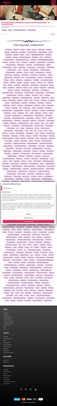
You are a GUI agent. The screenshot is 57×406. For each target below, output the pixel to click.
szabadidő (33, 59)
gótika (41, 163)
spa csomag (41, 146)
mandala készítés (7, 298)
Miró (20, 244)
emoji (33, 237)
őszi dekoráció (43, 135)
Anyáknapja (35, 110)
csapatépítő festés (10, 239)
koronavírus (19, 158)
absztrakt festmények (13, 234)
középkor (23, 285)
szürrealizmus (10, 128)
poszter (25, 87)
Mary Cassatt (35, 90)
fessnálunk (48, 54)
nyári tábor (33, 290)
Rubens (31, 140)
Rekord (44, 118)
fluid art (25, 270)
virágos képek (32, 171)
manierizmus (34, 158)
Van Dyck (37, 140)
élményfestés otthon (49, 181)
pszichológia (6, 105)
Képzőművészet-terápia (18, 118)
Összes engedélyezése (28, 221)
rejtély (17, 138)
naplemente (47, 242)
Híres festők (7, 375)
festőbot (29, 135)
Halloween (23, 280)
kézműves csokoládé (12, 237)
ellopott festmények (37, 229)
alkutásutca (19, 148)
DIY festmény (8, 140)
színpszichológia (19, 130)
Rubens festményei (46, 140)
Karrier (5, 348)
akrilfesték (21, 265)
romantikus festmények (19, 298)
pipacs (50, 247)
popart (12, 80)
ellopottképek (50, 67)
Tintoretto (28, 227)
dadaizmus (16, 161)
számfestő (42, 244)
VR (31, 247)
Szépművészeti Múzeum (20, 30)
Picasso (26, 72)
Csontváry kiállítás (8, 257)
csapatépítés (47, 237)
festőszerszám (50, 133)
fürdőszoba (19, 290)
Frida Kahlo (48, 57)
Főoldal (5, 313)
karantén (27, 158)
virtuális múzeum (11, 173)
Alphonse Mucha (40, 92)
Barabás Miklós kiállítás (36, 267)
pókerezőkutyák (34, 70)
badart (51, 85)
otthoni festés (8, 176)
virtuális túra (45, 156)
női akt (22, 128)
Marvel (43, 105)
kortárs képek (20, 252)
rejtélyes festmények (8, 138)
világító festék (6, 166)
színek (51, 113)
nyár (42, 123)
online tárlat (31, 173)
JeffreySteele (45, 97)
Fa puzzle (6, 377)
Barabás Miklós (24, 267)
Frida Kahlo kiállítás (9, 59)
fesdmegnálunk (41, 67)
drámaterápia (30, 118)
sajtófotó (31, 242)
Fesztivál (6, 123)
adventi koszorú (48, 267)
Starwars (27, 110)
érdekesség (27, 237)
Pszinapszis (38, 113)
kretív (15, 67)
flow (24, 244)
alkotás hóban (27, 151)
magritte (12, 82)
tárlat (10, 262)
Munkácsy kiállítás (32, 280)
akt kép (49, 244)
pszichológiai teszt (28, 115)
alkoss (50, 52)
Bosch (10, 30)
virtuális (37, 247)
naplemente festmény (11, 244)
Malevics (49, 72)
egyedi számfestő (37, 300)
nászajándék (32, 102)
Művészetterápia (39, 115)
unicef (37, 138)
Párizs (6, 277)
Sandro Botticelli (45, 128)
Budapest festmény (13, 280)
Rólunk (5, 336)
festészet (16, 49)
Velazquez (19, 72)
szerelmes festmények (27, 282)
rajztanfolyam (31, 224)
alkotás (22, 49)
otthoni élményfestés (38, 239)
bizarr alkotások (48, 176)
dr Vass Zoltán (7, 151)
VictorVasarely (6, 97)
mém (10, 161)
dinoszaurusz (50, 257)
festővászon (50, 151)
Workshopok (7, 319)
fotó (16, 295)
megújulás (20, 113)
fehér (45, 130)
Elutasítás (28, 214)
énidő (31, 113)
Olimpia (12, 277)
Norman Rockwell (40, 72)
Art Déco (35, 135)
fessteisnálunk (31, 67)
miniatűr (23, 257)
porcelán (37, 282)
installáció (31, 260)
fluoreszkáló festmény (29, 166)
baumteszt (50, 82)
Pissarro (24, 262)
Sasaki (29, 161)
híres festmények (10, 72)
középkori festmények (42, 262)
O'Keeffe (20, 249)
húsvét (13, 105)
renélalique (51, 100)
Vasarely (40, 77)
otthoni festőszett (25, 181)
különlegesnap (50, 110)
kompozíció (32, 62)
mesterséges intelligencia (34, 249)
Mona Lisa (5, 133)
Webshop (6, 315)
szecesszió (18, 87)
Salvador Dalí (25, 75)
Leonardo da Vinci (11, 95)
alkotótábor (41, 290)
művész (36, 87)
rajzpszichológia (17, 151)
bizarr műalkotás (9, 178)
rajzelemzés (27, 148)
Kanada (17, 257)
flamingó (51, 287)
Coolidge (26, 70)
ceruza (13, 229)
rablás (21, 295)
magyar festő (24, 163)
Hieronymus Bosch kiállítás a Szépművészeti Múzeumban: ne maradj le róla (25, 23)
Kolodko (19, 229)
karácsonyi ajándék (37, 181)
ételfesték (42, 151)
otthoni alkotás (39, 173)
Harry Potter (7, 260)
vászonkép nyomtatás (17, 275)
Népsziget (7, 125)
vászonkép (7, 275)
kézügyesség (12, 100)
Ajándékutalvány (8, 323)
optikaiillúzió (51, 62)
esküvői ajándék (16, 102)
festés (28, 49)
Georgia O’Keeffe (29, 92)
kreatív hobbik (41, 166)
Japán (17, 293)
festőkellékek (29, 133)
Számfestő (6, 379)
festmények (23, 52)
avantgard (34, 95)
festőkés (42, 133)
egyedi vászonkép (29, 275)
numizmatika (31, 285)
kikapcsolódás (15, 125)
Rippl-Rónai (44, 227)
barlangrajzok (27, 232)
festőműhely (22, 67)
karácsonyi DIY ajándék (20, 146)
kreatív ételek (6, 181)
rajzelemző (48, 148)
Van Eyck (20, 95)
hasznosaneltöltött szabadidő (45, 59)
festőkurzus (9, 54)
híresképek (11, 87)
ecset (36, 133)
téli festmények (17, 270)
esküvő (7, 102)
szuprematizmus (34, 163)
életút (19, 70)
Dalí (31, 87)
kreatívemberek (43, 52)
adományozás (28, 80)
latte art (27, 178)
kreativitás (35, 57)
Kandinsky (36, 227)
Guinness (38, 118)
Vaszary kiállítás (24, 255)
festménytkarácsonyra (46, 80)
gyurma (35, 232)
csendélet (51, 232)
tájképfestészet (22, 171)
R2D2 (34, 108)
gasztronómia (37, 161)
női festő (51, 255)
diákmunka (47, 285)
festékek (22, 135)
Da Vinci (12, 133)
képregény (14, 108)
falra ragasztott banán (13, 282)
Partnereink (7, 371)
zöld (31, 130)
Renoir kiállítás (14, 267)
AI (24, 249)
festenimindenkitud (31, 77)
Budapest (6, 360)
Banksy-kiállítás (48, 275)
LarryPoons (36, 97)
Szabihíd (50, 118)
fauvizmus (37, 156)
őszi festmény (39, 277)
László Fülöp (5, 163)
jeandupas (43, 100)
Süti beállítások (8, 352)
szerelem (36, 252)
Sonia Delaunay (45, 90)
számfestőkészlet (11, 249)
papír (12, 293)
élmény (29, 244)
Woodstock (13, 123)
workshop (8, 270)
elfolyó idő (51, 87)
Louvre (26, 277)
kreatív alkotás (50, 166)
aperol (7, 300)
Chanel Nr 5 (16, 153)
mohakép (13, 300)
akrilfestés (28, 293)
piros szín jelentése (17, 272)
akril (22, 293)
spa (13, 290)
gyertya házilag (32, 146)
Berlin (51, 252)
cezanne (19, 82)
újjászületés (7, 113)
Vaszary (6, 255)
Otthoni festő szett (9, 381)
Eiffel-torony (19, 277)
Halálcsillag (48, 108)
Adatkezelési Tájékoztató (7, 345)
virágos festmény (12, 171)
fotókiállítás (39, 242)
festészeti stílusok (47, 153)
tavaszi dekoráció (40, 257)
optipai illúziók (42, 232)
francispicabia (34, 85)
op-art (52, 158)
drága (4, 87)
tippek (52, 97)
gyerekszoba (19, 287)
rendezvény (44, 138)
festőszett (48, 239)
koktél (37, 287)
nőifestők (17, 90)
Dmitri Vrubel (8, 75)
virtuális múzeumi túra (43, 171)
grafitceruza (6, 229)
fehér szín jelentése (30, 272)
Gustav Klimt (34, 75)
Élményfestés (7, 317)
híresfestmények (32, 52)
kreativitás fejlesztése (26, 125)
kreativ (34, 49)
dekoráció (20, 105)
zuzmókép (20, 300)
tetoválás (51, 135)
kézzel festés (8, 143)
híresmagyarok (48, 77)
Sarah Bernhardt (50, 92)
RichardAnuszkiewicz (26, 97)
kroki (31, 100)
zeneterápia (7, 118)
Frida (41, 57)
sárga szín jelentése (46, 270)
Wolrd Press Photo (21, 242)
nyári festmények (29, 287)
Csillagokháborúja (18, 110)
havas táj (35, 151)
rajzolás (48, 173)
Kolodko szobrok (31, 265)
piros (26, 130)
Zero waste (17, 120)
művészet (12, 62)
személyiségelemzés (38, 148)
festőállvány (14, 135)
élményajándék (10, 148)
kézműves (24, 102)
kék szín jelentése (34, 270)
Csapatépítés (7, 325)
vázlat (26, 100)
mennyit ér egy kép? (25, 57)
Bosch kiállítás (31, 30)
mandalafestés (12, 224)
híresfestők (14, 52)
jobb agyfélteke (22, 224)
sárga (50, 130)
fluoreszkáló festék (17, 166)
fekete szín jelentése (42, 272)
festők (27, 54)
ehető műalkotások (47, 178)
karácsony (36, 80)
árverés (15, 57)
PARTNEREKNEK (7, 338)
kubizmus (27, 95)
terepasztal (30, 257)
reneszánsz (40, 224)
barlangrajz (18, 232)
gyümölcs (39, 82)
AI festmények (46, 249)
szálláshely (30, 298)
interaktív (43, 247)
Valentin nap (29, 252)
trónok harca (27, 108)
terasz (26, 290)
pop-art (5, 161)
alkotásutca (9, 49)
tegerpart (43, 287)
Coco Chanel (8, 153)
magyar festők (14, 163)
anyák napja (39, 275)
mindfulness (41, 102)
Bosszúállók (50, 105)
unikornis (5, 62)
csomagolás (8, 247)
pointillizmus (29, 156)
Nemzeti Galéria (14, 255)
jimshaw (10, 85)
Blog (4, 327)
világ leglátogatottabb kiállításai (45, 260)
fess (27, 113)
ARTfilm (23, 138)
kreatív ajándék (50, 168)
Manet (31, 72)
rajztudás (20, 100)
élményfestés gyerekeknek (43, 295)
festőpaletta (6, 135)
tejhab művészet (36, 178)
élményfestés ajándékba (46, 143)
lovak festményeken (9, 287)
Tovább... (53, 34)
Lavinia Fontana (26, 90)
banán (25, 260)
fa (44, 82)
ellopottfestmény (11, 70)
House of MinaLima (17, 260)
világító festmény (50, 163)
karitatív (6, 82)
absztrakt (47, 95)
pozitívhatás (41, 49)
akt (17, 128)
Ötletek (45, 113)
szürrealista (43, 87)
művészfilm (30, 138)
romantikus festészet (15, 168)
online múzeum (21, 173)
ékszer (32, 295)
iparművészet (45, 282)
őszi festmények (11, 242)
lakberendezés (28, 105)
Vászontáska (25, 120)
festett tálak (50, 146)
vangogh (49, 49)
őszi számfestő (48, 277)
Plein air (24, 161)
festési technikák (39, 125)
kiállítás (4, 30)
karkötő (27, 295)
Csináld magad (50, 120)
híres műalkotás (20, 133)
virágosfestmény (7, 67)
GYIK (4, 329)
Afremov (16, 54)
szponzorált (40, 285)
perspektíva (24, 62)
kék (35, 130)
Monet (22, 54)
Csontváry (17, 77)
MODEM (48, 64)
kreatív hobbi (17, 176)
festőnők (10, 90)
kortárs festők (45, 234)
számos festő (31, 262)
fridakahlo (26, 82)
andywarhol (19, 80)
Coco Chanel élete (25, 153)
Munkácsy (51, 227)
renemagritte (25, 85)
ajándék (36, 244)
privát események (39, 298)
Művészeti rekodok (7, 120)
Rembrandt (16, 75)
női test (37, 128)
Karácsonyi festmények (19, 143)
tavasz (14, 113)
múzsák (50, 75)
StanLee (8, 108)
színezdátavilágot (7, 110)
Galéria (5, 369)
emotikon (39, 237)
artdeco (37, 100)
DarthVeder (40, 108)
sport (32, 277)
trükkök (4, 100)
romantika (5, 168)
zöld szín (52, 272)
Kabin (51, 123)
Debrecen (6, 362)
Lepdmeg (42, 110)
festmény (7, 52)
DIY (23, 77)
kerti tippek (41, 120)
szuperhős (36, 105)
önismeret (48, 102)
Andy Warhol (42, 75)
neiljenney (17, 85)
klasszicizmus (48, 265)
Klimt (20, 237)
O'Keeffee (33, 176)
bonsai (4, 232)
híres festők (26, 176)
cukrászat (25, 168)
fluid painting (49, 125)
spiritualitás (10, 295)
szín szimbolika (6, 272)
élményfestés (21, 64)
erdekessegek (43, 85)
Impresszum (6, 342)
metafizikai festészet (48, 161)
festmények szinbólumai (11, 265)
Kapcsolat (6, 350)
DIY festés (51, 138)
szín (32, 255)
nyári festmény (50, 298)
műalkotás (8, 57)
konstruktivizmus (12, 156)
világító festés (47, 300)
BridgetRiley (15, 97)
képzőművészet (41, 62)
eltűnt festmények (49, 229)
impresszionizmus (11, 64)
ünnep (14, 247)
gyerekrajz (16, 262)
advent (27, 247)
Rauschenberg (19, 178)
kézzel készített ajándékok (37, 168)
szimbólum (37, 255)
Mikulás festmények (32, 143)
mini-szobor (27, 229)
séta (18, 62)
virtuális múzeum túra (8, 158)
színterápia (8, 115)
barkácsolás (7, 290)
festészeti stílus (44, 158)
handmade (33, 120)
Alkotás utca (29, 128)
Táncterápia (49, 115)
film (21, 108)
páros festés (44, 252)
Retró (31, 123)
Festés (5, 373)
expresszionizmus (36, 153)
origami (6, 293)
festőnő (44, 255)
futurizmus (21, 156)
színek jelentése (9, 130)
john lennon (24, 140)
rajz (5, 85)
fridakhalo (29, 64)
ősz (47, 123)
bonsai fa (11, 232)
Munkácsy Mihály (44, 280)
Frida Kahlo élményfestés (22, 59)
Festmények (6, 383)
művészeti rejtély (45, 70)
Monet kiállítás (8, 77)
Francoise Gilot (19, 92)
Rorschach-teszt (17, 115)
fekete (40, 130)
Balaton (37, 123)
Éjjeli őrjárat (49, 290)
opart (41, 95)
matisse (33, 82)
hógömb (21, 247)
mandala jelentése (47, 293)
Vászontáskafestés (23, 123)
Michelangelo (15, 181)
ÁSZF (4, 340)
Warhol (40, 176)
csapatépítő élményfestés (24, 239)
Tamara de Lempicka (8, 92)
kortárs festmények (9, 252)
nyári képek (28, 300)
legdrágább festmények (37, 54)
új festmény (40, 265)
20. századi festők (25, 234)
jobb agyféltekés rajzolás (12, 285)
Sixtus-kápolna (37, 293)
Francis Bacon (36, 234)
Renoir (6, 267)
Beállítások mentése (28, 217)
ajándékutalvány (8, 146)
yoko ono (16, 140)
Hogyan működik (8, 321)
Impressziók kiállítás (39, 64)
